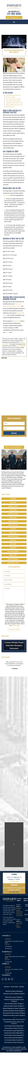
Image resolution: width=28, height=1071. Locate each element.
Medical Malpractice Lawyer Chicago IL (14, 1008)
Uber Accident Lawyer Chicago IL (14, 1003)
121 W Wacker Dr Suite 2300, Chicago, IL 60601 (14, 942)
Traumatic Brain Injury (13, 536)
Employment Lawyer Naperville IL (13, 1033)
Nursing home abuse (13, 525)
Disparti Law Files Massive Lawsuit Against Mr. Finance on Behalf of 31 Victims (13, 364)
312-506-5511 (8, 948)
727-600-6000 (14, 881)
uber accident (13, 540)
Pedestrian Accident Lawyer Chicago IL (14, 1015)
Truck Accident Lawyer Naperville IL (14, 1035)
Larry (7, 332)
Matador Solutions (19, 993)
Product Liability (13, 532)
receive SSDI (6, 195)
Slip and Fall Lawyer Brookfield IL (13, 1037)
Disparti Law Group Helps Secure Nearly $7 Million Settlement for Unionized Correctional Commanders (13, 383)
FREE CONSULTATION (13, 17)
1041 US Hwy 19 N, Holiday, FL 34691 (13, 969)
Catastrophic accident (13, 513)
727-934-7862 (8, 973)
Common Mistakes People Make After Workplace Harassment (14, 645)
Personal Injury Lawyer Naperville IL (14, 1030)
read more (5, 373)
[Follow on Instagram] (6, 979)
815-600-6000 (8, 961)
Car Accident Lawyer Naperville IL (14, 1026)
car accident (13, 498)
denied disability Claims (13, 562)
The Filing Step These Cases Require (19, 924)
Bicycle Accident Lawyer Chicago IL (14, 1006)
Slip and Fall (13, 529)
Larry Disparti (21, 345)
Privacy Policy (14, 986)
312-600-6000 (14, 13)
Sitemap (21, 986)
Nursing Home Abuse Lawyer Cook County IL (14, 1022)
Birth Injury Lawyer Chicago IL (13, 997)
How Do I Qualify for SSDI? (13, 99)
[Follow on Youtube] (9, 979)
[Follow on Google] (12, 979)
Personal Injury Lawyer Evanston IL (14, 1042)
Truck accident (13, 502)
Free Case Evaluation (13, 447)
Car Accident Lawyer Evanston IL (14, 1040)
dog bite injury (13, 517)
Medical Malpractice (13, 521)
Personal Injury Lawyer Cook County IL (14, 1019)
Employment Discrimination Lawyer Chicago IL (14, 1000)
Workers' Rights (13, 555)
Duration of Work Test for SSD (14, 103)
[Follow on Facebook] (2, 979)
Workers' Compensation (13, 559)
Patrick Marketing (17, 991)
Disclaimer (7, 986)
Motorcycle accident (13, 506)
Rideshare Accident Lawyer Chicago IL (13, 1010)
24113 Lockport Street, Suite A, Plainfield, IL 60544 (15, 957)
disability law (16, 321)
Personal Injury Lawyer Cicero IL (14, 1028)
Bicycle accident (13, 510)
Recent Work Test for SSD (13, 101)
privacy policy (15, 625)
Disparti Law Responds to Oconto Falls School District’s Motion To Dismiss (13, 401)
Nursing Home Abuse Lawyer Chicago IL (14, 1013)
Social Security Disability (13, 551)
